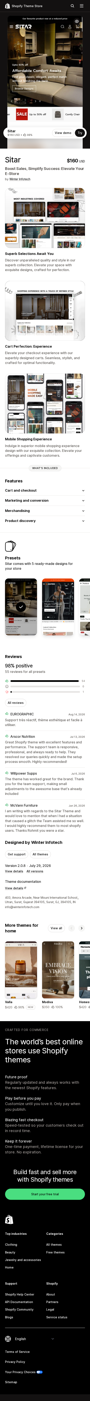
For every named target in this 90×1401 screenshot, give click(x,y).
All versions (35, 871)
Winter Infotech (19, 179)
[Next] (81, 928)
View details (14, 871)
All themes (40, 854)
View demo (63, 133)
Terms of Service (17, 1351)
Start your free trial (45, 1194)
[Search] (72, 6)
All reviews (16, 702)
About (50, 1294)
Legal (50, 1309)
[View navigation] (81, 6)
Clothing (11, 1244)
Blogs (9, 1317)
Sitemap (11, 1382)
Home (9, 1267)
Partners (52, 1302)
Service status (56, 1317)
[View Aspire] (58, 606)
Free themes (55, 1252)
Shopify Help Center (19, 1294)
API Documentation (19, 1302)
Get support (17, 854)
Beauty (10, 1252)
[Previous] (71, 928)
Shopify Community (19, 1309)
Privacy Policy (15, 1362)
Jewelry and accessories (23, 1260)
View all (56, 928)
